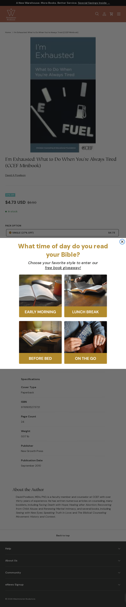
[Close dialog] (122, 241)
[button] (40, 296)
